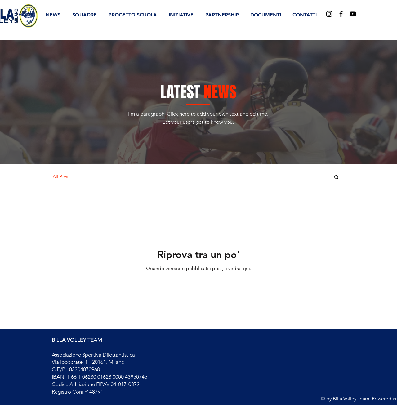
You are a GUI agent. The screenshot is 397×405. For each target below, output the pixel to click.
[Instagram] (329, 14)
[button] (84, 15)
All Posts (61, 177)
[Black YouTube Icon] (353, 14)
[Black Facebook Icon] (341, 14)
